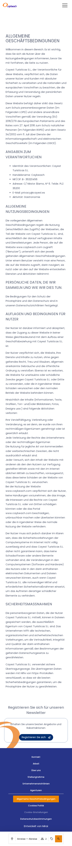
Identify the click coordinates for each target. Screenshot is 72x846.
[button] (58, 838)
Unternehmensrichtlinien (36, 783)
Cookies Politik (36, 805)
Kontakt (36, 756)
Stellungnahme (36, 776)
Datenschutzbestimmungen (36, 818)
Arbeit (36, 763)
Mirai (45, 826)
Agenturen (36, 790)
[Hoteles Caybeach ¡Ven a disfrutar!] (10, 5)
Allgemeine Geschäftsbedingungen (36, 798)
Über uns (36, 770)
